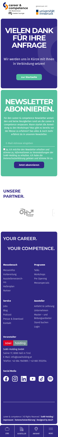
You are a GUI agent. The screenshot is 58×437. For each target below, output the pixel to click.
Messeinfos (9, 270)
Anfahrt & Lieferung (44, 306)
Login (37, 326)
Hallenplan (8, 286)
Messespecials (41, 282)
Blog (5, 310)
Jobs (5, 306)
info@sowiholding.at (21, 357)
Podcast (7, 314)
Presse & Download (13, 319)
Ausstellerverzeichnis (13, 280)
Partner (7, 290)
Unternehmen (41, 310)
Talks (36, 270)
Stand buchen (41, 322)
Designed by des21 (45, 420)
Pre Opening (40, 278)
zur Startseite (29, 77)
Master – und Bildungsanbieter (43, 316)
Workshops (39, 274)
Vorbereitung (9, 274)
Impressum (8, 420)
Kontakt (7, 323)
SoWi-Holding (47, 417)
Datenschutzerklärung (25, 420)
